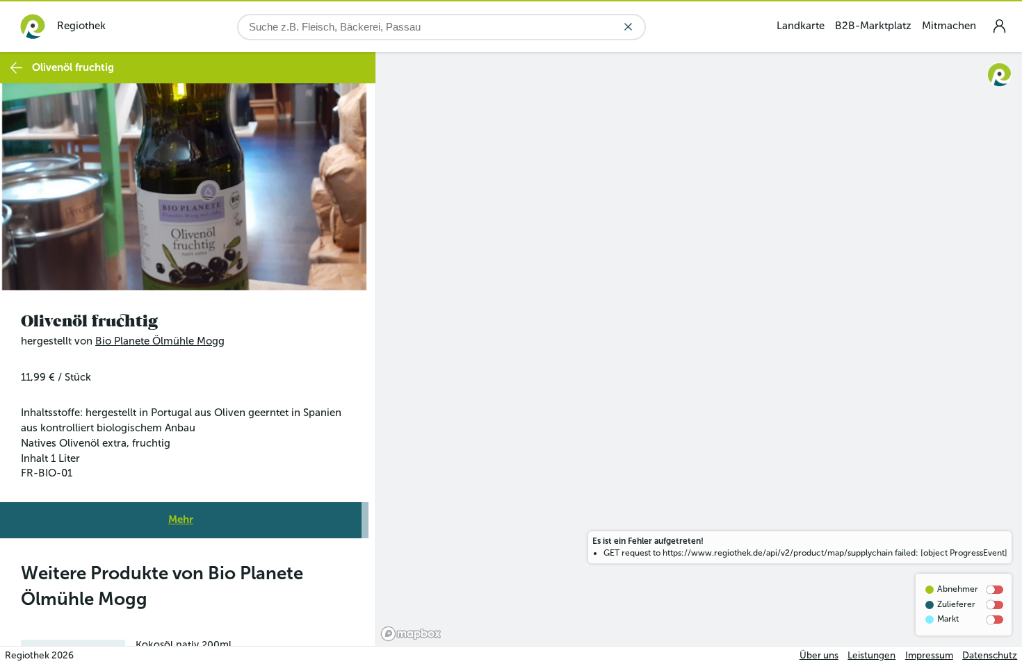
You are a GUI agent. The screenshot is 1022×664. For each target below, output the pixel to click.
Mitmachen (949, 25)
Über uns (819, 655)
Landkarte (801, 25)
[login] (999, 26)
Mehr (180, 519)
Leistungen (871, 655)
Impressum (929, 655)
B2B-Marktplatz (873, 25)
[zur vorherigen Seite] (16, 67)
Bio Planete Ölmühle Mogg (160, 341)
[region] (699, 349)
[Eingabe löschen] (628, 27)
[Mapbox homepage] (410, 634)
